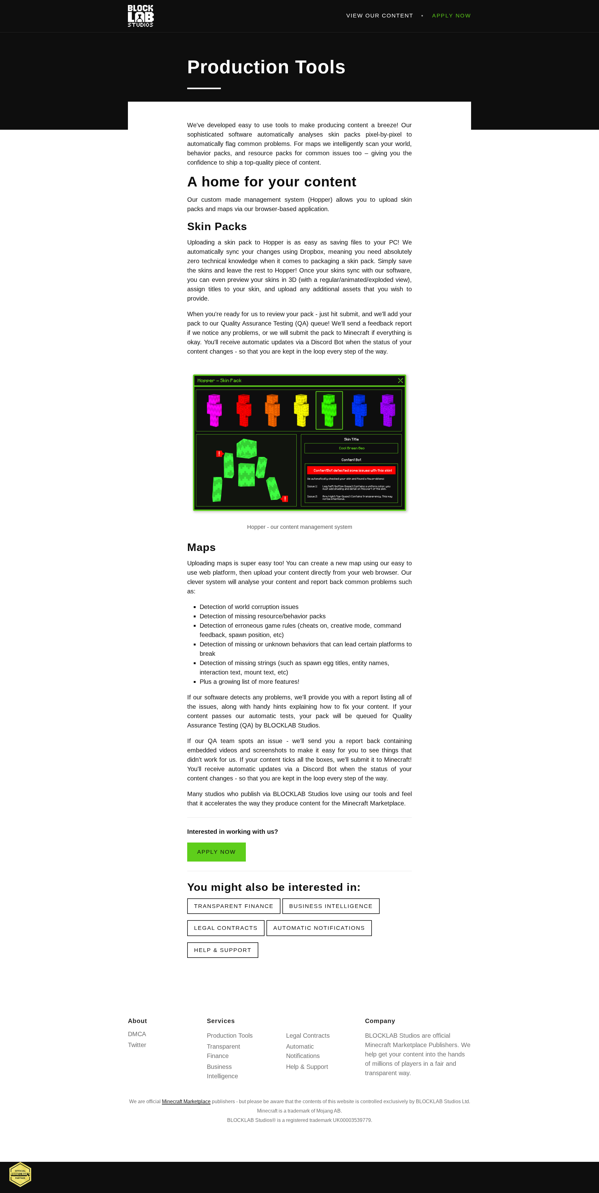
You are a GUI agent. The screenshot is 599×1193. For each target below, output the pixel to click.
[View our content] (20, 1174)
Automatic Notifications (319, 928)
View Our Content (379, 15)
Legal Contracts (226, 928)
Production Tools (230, 1035)
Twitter (137, 1044)
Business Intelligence (331, 906)
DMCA (137, 1034)
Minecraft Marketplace (186, 1101)
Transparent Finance (234, 906)
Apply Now (451, 15)
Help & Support (222, 950)
